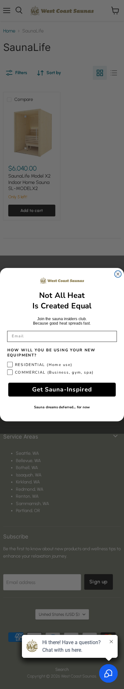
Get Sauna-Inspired (62, 389)
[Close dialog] (118, 274)
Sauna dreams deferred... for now (62, 407)
